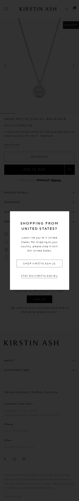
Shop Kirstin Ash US (39, 263)
